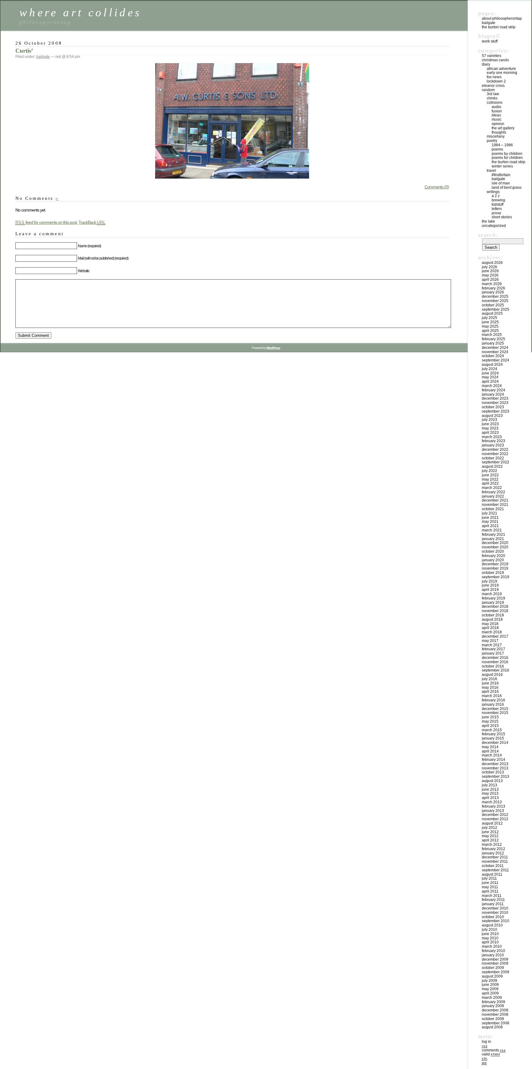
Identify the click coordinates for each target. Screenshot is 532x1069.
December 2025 (495, 296)
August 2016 (492, 674)
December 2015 (495, 709)
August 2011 (492, 874)
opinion (498, 124)
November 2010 (495, 912)
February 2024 (493, 390)
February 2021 (493, 534)
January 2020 (493, 560)
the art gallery (503, 128)
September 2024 (495, 360)
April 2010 (490, 942)
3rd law (493, 94)
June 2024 (490, 373)
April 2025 (490, 331)
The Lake (488, 221)
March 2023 (492, 437)
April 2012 (490, 840)
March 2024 (492, 386)
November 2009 (495, 963)
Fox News (494, 77)
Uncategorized (494, 226)
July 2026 (489, 267)
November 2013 (495, 768)
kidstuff (497, 204)
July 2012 (489, 827)
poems (497, 149)
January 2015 (493, 738)
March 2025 (492, 335)
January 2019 (493, 602)
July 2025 (489, 318)
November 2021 (495, 504)
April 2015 (490, 726)
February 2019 (493, 598)
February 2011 (493, 900)
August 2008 (492, 1027)
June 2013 (490, 789)
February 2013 (493, 806)
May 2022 (490, 479)
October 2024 (493, 356)
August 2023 (492, 415)
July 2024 (489, 369)
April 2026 (490, 279)
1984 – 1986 (502, 145)
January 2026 (493, 292)
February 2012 (493, 849)
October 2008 (493, 1019)
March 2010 (492, 946)
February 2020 (493, 556)
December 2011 (495, 857)
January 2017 (493, 653)
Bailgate (488, 23)
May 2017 (490, 641)
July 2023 (489, 420)
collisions (494, 102)
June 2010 (490, 934)
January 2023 (493, 445)
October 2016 (493, 666)
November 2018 (495, 611)
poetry (492, 141)
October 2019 (493, 573)
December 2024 (495, 347)
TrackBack (92, 222)
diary (486, 64)
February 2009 (493, 1002)
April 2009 (490, 993)
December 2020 (495, 543)
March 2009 (492, 997)
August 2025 (492, 313)
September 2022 (495, 462)
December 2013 (495, 764)
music (497, 119)
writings (493, 192)
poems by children (507, 153)
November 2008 (495, 1014)
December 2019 (495, 564)
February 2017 (493, 649)
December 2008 (495, 1010)
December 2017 (495, 636)
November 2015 (495, 713)
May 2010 (490, 938)
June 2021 (490, 517)
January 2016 (493, 704)
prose (496, 213)
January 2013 (493, 811)
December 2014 (495, 742)
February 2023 (493, 441)
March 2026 (492, 284)
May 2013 (490, 793)
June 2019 (490, 585)
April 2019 (490, 589)
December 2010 (495, 908)
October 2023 (493, 407)
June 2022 (490, 475)
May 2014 (490, 747)
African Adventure (501, 69)
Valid (491, 1054)
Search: (488, 235)
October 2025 (493, 305)
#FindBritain (501, 175)
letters (497, 209)
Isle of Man (501, 183)
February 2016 (493, 700)
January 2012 (493, 853)
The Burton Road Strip (498, 27)
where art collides (80, 12)
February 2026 (493, 288)
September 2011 (495, 870)
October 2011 (493, 866)
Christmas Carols (495, 60)
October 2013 (493, 772)
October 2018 (493, 615)
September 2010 (495, 921)
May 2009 (490, 989)
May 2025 (490, 326)
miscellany (496, 136)
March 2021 (492, 530)
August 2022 (492, 466)
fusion (497, 111)
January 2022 (493, 496)
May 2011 (490, 887)
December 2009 (495, 959)
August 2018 (492, 619)
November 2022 (495, 454)
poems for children (507, 157)
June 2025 (490, 322)
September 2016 (495, 670)
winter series (502, 166)
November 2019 (495, 568)
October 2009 (493, 968)
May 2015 (490, 721)
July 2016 (489, 679)
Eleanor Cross (493, 85)
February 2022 (493, 492)
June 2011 (490, 883)
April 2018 (490, 628)
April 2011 (490, 891)
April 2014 (490, 751)
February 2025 (493, 339)
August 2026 (492, 262)
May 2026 (490, 275)
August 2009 (492, 976)
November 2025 (495, 301)
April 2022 (490, 483)
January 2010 (493, 955)
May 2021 (490, 521)
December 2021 (495, 500)
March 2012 (492, 844)
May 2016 (490, 687)
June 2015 (490, 717)
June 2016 (490, 683)
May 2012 (490, 836)
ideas (496, 115)
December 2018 (495, 606)
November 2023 (495, 403)
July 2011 (489, 878)
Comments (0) (437, 186)
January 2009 (493, 1006)
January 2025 (493, 343)
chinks (492, 98)
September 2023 (495, 411)
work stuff (490, 41)
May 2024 (490, 377)
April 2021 (490, 526)
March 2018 (492, 632)
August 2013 (492, 781)
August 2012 (492, 823)
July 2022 (489, 471)
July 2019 (489, 581)
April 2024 (490, 381)
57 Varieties (491, 56)
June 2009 (490, 984)
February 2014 (493, 759)
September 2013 (495, 776)
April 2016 (490, 691)
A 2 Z (496, 196)
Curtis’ (24, 50)
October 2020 (493, 551)
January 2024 (493, 394)
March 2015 (492, 730)
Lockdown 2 (496, 81)
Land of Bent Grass (507, 187)
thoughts (499, 132)
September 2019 (495, 577)
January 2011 (493, 904)
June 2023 (490, 424)
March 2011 (492, 896)
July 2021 (489, 513)
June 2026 (490, 271)
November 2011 (495, 861)
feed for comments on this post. (46, 222)
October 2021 (493, 509)
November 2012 (495, 819)
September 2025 (495, 309)
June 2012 (490, 832)
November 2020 (495, 547)
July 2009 (489, 980)
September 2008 (495, 1023)
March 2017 (492, 645)
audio (496, 107)
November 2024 (495, 352)
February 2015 (493, 734)
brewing (498, 200)
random (488, 90)
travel (491, 170)
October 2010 (493, 917)
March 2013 (492, 802)
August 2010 (492, 925)
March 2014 (492, 755)
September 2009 (495, 972)
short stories (502, 217)
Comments (494, 1050)
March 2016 (492, 696)
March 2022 (492, 488)
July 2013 (489, 785)
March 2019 (492, 594)
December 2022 (495, 449)
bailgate (43, 56)
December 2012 (495, 815)
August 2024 (492, 364)
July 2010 (489, 929)
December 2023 (495, 398)
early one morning (502, 73)
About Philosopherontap (502, 18)
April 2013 (490, 798)
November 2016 (495, 662)
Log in (486, 1041)
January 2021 (493, 539)
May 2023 (490, 428)
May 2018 (490, 624)
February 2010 (493, 951)
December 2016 (495, 658)
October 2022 (493, 458)
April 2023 (490, 432)
